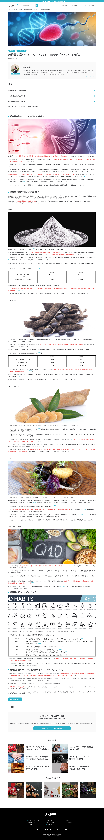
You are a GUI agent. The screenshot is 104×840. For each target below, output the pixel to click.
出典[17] (84, 509)
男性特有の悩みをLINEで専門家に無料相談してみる (52, 1)
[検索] (37, 5)
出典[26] (67, 651)
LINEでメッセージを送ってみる (52, 728)
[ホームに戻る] (13, 5)
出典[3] (23, 181)
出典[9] (21, 290)
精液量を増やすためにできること (16, 101)
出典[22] (82, 638)
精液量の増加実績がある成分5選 (16, 96)
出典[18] (82, 514)
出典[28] (12, 665)
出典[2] (84, 176)
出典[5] (49, 254)
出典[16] (54, 505)
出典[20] (61, 586)
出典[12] (39, 428)
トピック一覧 (49, 820)
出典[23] (39, 643)
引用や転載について (69, 822)
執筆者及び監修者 (31, 822)
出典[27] (71, 654)
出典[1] (51, 159)
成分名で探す (63, 5)
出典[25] (60, 649)
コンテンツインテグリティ (33, 824)
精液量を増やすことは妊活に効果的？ (18, 90)
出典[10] (39, 352)
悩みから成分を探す (76, 5)
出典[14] (47, 446)
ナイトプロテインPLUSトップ (15, 9)
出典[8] (18, 290)
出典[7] (38, 268)
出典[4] (33, 248)
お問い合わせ (49, 824)
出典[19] (32, 582)
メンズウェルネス (21, 50)
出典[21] (64, 586)
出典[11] (30, 370)
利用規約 (67, 820)
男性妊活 (11, 50)
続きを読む (89, 76)
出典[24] (62, 646)
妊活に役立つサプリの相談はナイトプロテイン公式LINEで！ (23, 106)
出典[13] (71, 438)
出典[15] (34, 502)
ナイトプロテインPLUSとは (33, 820)
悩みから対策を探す (90, 5)
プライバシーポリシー (51, 822)
